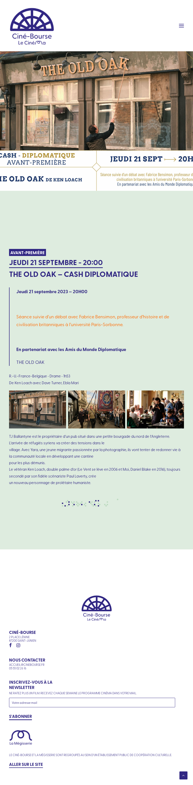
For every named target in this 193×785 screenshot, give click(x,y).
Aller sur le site (26, 764)
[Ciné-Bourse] (32, 26)
